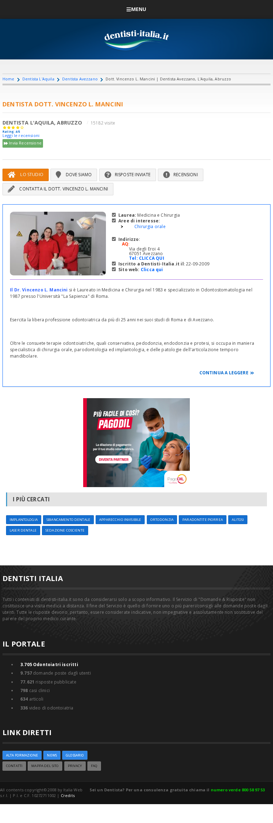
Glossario (75, 755)
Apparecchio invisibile (120, 519)
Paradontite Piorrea (202, 519)
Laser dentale (23, 530)
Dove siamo (78, 175)
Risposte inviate (133, 175)
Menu (138, 9)
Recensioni (185, 175)
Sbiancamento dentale (68, 519)
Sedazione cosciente (65, 530)
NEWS (52, 755)
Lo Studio (31, 175)
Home (8, 78)
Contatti (14, 766)
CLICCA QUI (151, 258)
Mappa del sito (45, 766)
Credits (68, 795)
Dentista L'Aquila (38, 78)
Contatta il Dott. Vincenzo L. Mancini (63, 189)
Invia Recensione (25, 143)
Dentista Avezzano (80, 78)
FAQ (94, 766)
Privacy (75, 766)
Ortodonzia (161, 519)
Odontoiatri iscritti (49, 664)
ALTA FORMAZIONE (22, 755)
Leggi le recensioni (20, 135)
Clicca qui (152, 270)
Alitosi (238, 519)
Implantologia (24, 519)
